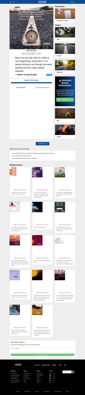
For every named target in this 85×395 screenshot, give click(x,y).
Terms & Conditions (57, 391)
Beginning (59, 72)
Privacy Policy (46, 391)
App (65, 365)
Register (54, 365)
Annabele (52, 153)
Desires (59, 137)
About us (37, 365)
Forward (59, 55)
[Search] (72, 371)
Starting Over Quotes (62, 20)
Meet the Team (27, 391)
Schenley (14, 158)
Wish (58, 39)
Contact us (37, 391)
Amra (13, 153)
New (58, 120)
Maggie (14, 155)
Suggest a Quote (46, 365)
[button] (11, 2)
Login (60, 365)
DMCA (67, 391)
